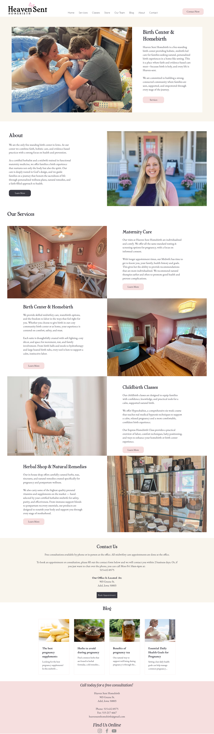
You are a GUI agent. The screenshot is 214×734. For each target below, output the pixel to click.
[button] (119, 12)
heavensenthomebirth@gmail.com (107, 716)
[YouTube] (114, 731)
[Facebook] (107, 731)
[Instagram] (100, 731)
